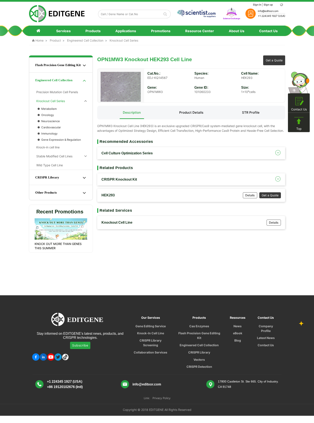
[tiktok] (65, 357)
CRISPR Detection (199, 366)
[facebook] (36, 357)
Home (38, 40)
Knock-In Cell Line (150, 333)
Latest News (266, 338)
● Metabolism (47, 108)
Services (63, 31)
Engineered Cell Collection (85, 40)
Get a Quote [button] (274, 60)
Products (93, 31)
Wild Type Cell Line (49, 165)
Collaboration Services (150, 352)
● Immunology (47, 133)
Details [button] (250, 195)
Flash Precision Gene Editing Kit (58, 65)
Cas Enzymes (199, 326)
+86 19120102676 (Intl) (65, 387)
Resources (237, 317)
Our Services (150, 317)
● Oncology (45, 115)
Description (132, 112)
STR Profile (251, 112)
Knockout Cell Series (124, 40)
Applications (125, 31)
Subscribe (80, 345)
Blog (237, 340)
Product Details (191, 112)
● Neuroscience (48, 121)
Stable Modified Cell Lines (53, 156)
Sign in (257, 4)
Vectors (199, 359)
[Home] (39, 31)
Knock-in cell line (47, 147)
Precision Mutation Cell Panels (56, 92)
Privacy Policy (161, 398)
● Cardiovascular (49, 127)
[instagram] (50, 357)
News (237, 326)
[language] (281, 5)
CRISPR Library (47, 177)
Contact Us (268, 31)
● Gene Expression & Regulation (59, 139)
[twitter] (58, 357)
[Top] (299, 121)
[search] (165, 14)
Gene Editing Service (150, 326)
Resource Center (199, 31)
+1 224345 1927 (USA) (64, 381)
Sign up (268, 4)
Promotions (160, 31)
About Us (236, 31)
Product (55, 40)
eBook (237, 333)
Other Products (46, 192)
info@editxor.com (146, 384)
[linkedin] (43, 357)
